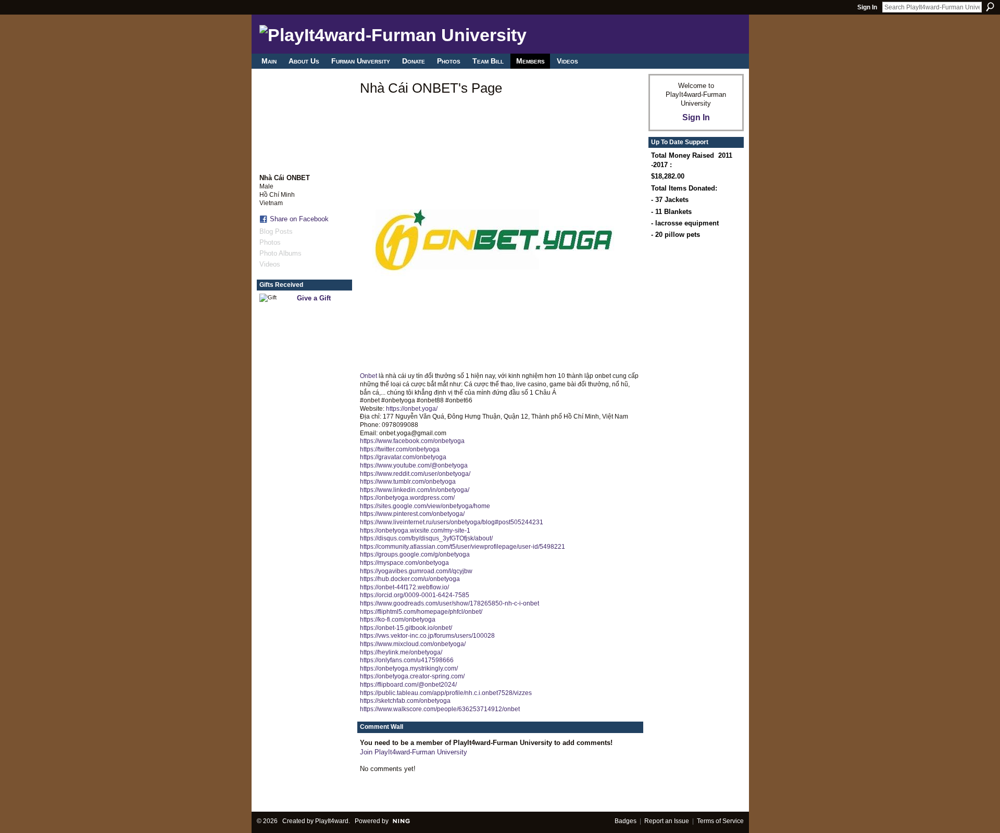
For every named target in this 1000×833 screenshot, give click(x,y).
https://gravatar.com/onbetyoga (403, 457)
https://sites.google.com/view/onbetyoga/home (425, 506)
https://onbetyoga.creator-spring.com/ (412, 676)
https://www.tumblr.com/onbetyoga (408, 481)
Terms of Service (720, 821)
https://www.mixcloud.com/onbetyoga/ (413, 644)
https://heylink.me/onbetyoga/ (401, 652)
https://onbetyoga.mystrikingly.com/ (409, 668)
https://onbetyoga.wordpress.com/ (407, 497)
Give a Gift (314, 298)
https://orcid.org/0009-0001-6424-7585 (414, 595)
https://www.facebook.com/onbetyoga (412, 441)
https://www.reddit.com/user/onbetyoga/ (415, 473)
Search (990, 6)
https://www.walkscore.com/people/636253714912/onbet (440, 709)
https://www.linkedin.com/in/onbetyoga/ (414, 490)
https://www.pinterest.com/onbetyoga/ (412, 514)
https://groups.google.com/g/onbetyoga (415, 554)
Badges (625, 821)
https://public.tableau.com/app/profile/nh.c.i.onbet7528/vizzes (446, 693)
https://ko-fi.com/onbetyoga (397, 619)
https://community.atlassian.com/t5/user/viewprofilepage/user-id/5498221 (462, 546)
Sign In (867, 7)
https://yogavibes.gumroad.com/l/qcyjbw (416, 571)
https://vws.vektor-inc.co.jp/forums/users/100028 (427, 635)
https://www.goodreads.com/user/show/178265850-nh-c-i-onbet (449, 603)
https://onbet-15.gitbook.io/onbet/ (406, 628)
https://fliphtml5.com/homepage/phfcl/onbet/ (421, 611)
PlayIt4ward (331, 821)
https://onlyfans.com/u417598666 (407, 660)
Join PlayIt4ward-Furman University (413, 752)
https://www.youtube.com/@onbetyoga (414, 465)
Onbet (368, 376)
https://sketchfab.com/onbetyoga (405, 700)
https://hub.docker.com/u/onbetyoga (410, 579)
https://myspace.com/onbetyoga (404, 562)
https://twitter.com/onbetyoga (400, 449)
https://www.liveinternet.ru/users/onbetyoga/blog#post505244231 (451, 522)
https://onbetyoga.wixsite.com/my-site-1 (415, 530)
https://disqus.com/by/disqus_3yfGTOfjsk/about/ (426, 538)
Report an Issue (666, 821)
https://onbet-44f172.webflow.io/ (404, 587)
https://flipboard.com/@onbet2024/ (408, 684)
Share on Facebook (299, 219)
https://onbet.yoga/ (412, 408)
